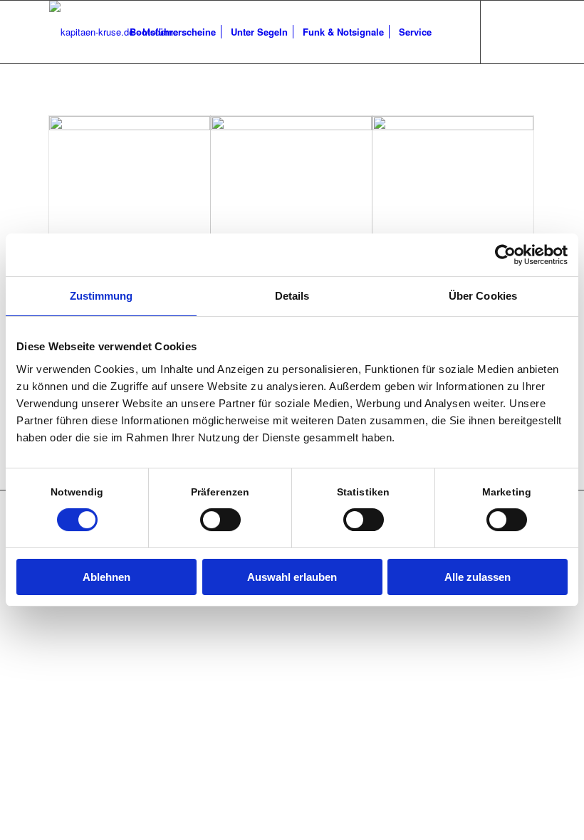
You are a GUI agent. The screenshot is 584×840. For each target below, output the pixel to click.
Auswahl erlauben (292, 577)
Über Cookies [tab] (483, 296)
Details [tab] (292, 296)
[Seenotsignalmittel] (129, 181)
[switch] (220, 519)
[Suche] (450, 32)
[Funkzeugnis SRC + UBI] (291, 181)
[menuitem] (172, 32)
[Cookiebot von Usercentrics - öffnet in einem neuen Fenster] (505, 255)
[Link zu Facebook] (502, 31)
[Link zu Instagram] (524, 31)
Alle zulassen (477, 577)
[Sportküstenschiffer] (452, 181)
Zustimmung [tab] (101, 296)
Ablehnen (106, 577)
